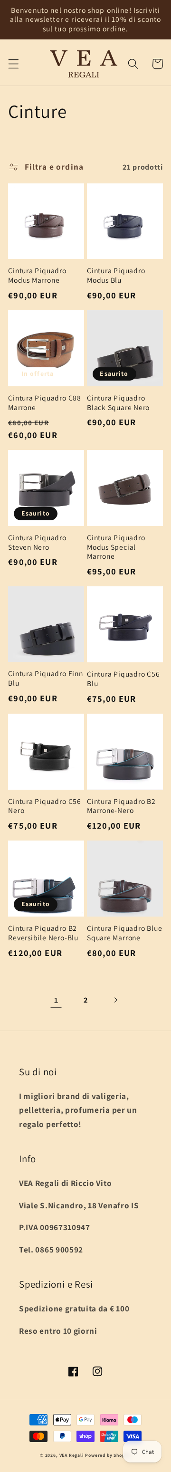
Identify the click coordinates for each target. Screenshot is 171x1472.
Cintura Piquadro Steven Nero (37, 542)
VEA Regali (71, 1455)
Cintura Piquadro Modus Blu (116, 275)
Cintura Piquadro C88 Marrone (44, 402)
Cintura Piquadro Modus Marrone (37, 275)
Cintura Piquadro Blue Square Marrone (124, 933)
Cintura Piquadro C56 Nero (44, 806)
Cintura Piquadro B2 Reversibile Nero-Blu (43, 933)
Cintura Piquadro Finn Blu (45, 678)
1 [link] (56, 999)
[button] (13, 64)
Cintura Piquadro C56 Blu (123, 678)
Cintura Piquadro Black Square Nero (118, 402)
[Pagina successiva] (115, 1000)
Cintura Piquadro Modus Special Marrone (116, 547)
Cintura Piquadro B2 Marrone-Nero (121, 806)
